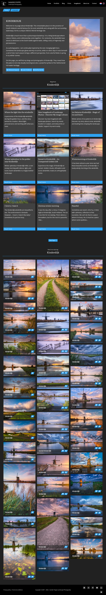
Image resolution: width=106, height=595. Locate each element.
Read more (11, 135)
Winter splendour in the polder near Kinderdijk (17, 160)
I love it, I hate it (11, 206)
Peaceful (75, 206)
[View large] (19, 270)
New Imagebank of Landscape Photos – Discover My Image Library (53, 113)
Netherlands (39, 70)
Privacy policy (7, 590)
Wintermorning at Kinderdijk (84, 159)
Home (49, 3)
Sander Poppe (14, 2)
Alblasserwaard (13, 70)
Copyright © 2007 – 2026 (41, 590)
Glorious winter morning (48, 206)
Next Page (53, 240)
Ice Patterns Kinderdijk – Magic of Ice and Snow (86, 113)
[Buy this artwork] (29, 298)
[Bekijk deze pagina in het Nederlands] (101, 3)
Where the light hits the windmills (19, 112)
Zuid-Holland (26, 70)
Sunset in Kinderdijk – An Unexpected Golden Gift (48, 160)
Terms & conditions (17, 590)
